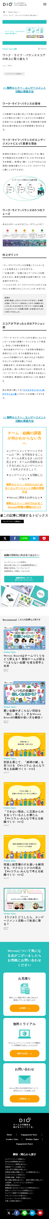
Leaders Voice (12, 1139)
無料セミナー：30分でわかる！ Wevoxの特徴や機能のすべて (24, 505)
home (4, 12)
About (9, 1135)
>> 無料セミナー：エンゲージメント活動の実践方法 (24, 89)
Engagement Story (29, 1135)
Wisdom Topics (13, 12)
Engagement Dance (24, 1144)
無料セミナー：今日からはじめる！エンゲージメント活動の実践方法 (24, 488)
